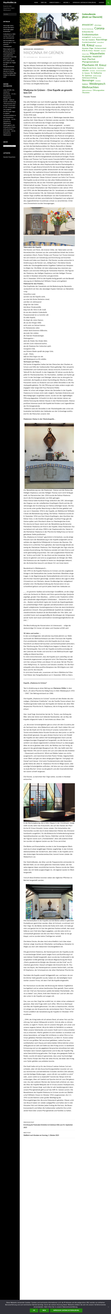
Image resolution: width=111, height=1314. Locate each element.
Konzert (97, 51)
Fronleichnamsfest (89, 42)
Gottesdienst (100, 42)
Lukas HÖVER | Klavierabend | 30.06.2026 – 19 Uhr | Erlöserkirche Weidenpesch (9, 93)
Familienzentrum (96, 37)
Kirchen (65, 2)
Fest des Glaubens (88, 40)
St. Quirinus (87, 76)
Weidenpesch (38, 49)
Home (36, 2)
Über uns (44, 2)
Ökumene (85, 92)
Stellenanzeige (97, 75)
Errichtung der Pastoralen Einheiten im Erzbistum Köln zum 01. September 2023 (48, 1125)
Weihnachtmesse (87, 90)
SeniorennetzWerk (101, 70)
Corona (99, 28)
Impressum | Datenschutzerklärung (84, 2)
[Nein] (108, 1307)
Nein (44, 1310)
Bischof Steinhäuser (87, 29)
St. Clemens (86, 73)
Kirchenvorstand (100, 48)
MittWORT (97, 57)
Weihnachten (90, 87)
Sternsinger (88, 80)
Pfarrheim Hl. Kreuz (94, 65)
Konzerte (103, 50)
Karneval (98, 46)
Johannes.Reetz (46, 57)
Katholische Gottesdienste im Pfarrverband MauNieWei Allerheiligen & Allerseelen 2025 (9, 73)
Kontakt (101, 2)
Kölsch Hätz (85, 54)
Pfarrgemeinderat (90, 62)
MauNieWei (87, 57)
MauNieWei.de (9, 3)
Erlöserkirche (87, 32)
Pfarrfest (91, 59)
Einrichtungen (54, 2)
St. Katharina (96, 73)
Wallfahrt (85, 84)
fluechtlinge (101, 40)
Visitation (98, 80)
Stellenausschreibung (89, 78)
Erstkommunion (90, 34)
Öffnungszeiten (98, 90)
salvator (85, 71)
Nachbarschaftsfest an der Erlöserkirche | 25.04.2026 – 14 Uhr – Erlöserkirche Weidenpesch (9, 119)
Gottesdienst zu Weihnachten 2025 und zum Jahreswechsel (9, 36)
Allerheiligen (97, 25)
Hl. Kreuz (88, 45)
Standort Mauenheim (9, 157)
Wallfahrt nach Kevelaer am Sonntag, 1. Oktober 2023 (41, 1134)
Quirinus (100, 68)
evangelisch (86, 37)
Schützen (92, 70)
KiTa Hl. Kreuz (87, 51)
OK (34, 1310)
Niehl (84, 59)
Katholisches (28, 49)
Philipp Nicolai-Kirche (89, 68)
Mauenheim (97, 53)
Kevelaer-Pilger (88, 48)
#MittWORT (87, 25)
